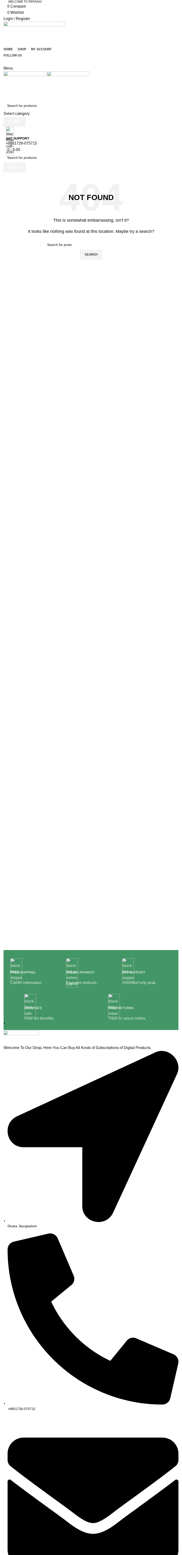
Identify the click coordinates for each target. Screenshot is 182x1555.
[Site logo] (34, 34)
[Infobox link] (35, 972)
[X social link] (82, 61)
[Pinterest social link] (91, 61)
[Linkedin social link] (99, 61)
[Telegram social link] (108, 61)
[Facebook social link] (73, 61)
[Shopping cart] (5, 91)
